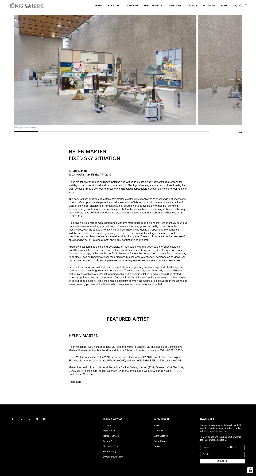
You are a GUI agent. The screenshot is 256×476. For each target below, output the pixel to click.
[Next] (240, 132)
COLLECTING (174, 5)
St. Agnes (158, 431)
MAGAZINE (192, 5)
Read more (75, 381)
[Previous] (234, 133)
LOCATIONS (209, 5)
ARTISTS (98, 5)
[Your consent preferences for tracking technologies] (250, 470)
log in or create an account (213, 440)
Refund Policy (109, 451)
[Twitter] (20, 419)
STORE (224, 5)
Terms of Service (111, 436)
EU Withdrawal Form (113, 457)
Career (157, 446)
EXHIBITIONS (114, 5)
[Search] (240, 5)
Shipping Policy (110, 446)
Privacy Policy (109, 441)
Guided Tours (160, 441)
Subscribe (222, 461)
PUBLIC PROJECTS (153, 5)
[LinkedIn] (44, 419)
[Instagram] (29, 419)
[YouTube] (37, 419)
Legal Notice (109, 431)
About (157, 425)
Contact (107, 425)
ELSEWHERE (132, 5)
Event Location (161, 436)
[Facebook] (12, 419)
